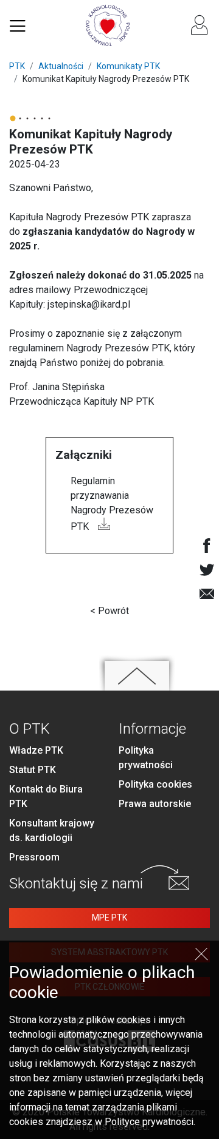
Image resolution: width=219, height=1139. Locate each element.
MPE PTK (109, 917)
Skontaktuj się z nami (76, 883)
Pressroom (34, 857)
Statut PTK (32, 770)
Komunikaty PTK (128, 66)
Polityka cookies (155, 784)
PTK (17, 66)
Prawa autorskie (155, 803)
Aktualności (60, 66)
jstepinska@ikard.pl (88, 304)
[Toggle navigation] (17, 25)
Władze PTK (36, 750)
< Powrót (109, 611)
